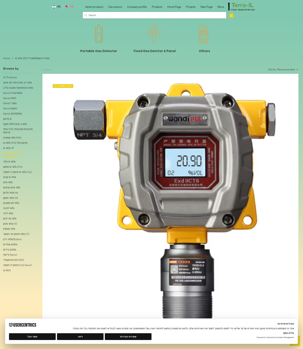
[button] (231, 15)
